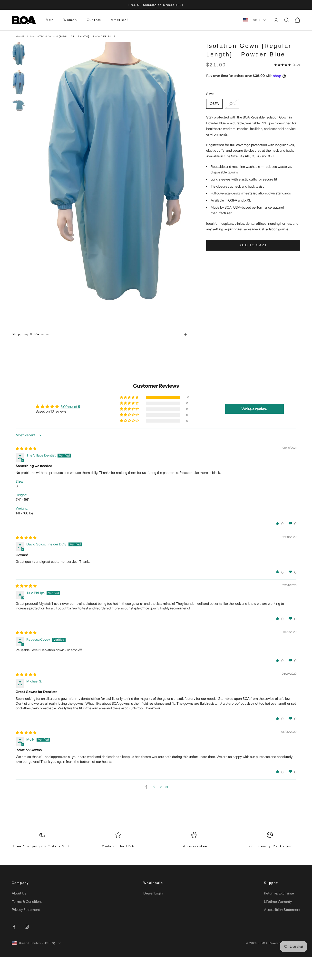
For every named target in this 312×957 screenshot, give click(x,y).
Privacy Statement (26, 909)
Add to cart (253, 245)
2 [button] (154, 787)
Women (70, 20)
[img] (26, 448)
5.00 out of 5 (70, 406)
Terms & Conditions (27, 901)
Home (20, 36)
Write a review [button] (254, 408)
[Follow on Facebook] (14, 926)
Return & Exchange (279, 893)
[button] (129, 397)
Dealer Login (153, 893)
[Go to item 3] (18, 105)
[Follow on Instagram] (26, 926)
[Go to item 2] (18, 82)
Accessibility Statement (282, 909)
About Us (19, 893)
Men (50, 20)
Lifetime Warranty (278, 901)
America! (119, 20)
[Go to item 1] (18, 54)
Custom (94, 20)
